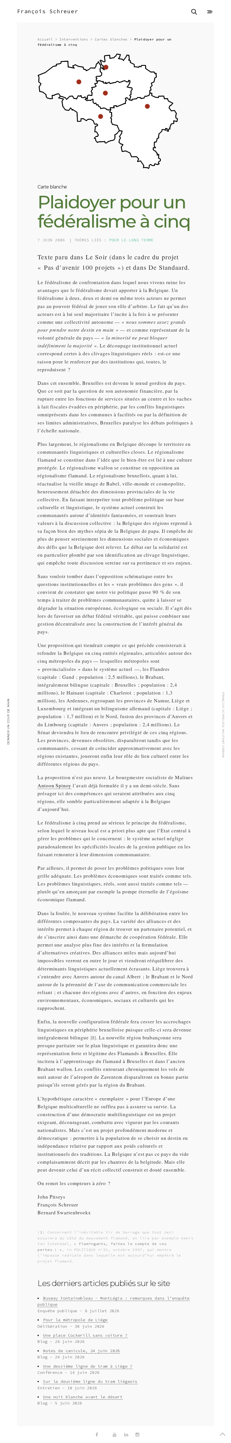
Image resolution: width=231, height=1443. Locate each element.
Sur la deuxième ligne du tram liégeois (90, 1381)
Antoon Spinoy (54, 785)
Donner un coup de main (8, 721)
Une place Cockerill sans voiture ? (85, 1335)
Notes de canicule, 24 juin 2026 (81, 1350)
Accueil (45, 39)
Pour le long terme (131, 239)
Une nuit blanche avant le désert (83, 1396)
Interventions (73, 39)
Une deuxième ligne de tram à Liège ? (87, 1366)
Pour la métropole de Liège (75, 1319)
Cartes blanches (111, 39)
